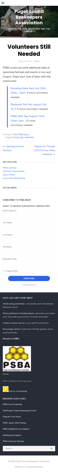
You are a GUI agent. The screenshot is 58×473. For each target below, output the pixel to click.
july (21, 137)
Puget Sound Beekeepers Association (29, 17)
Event (16, 137)
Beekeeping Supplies (12, 435)
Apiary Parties (9, 174)
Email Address (9, 210)
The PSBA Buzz (21, 134)
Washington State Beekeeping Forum (19, 410)
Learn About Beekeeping (14, 178)
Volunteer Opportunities (13, 171)
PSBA (36, 61)
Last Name (7, 234)
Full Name (7, 246)
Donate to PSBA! (11, 338)
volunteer (29, 137)
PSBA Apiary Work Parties (14, 423)
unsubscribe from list (29, 285)
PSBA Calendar (10, 167)
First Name (7, 222)
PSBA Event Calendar (12, 404)
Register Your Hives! (12, 416)
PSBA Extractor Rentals (13, 441)
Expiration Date (10, 259)
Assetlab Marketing (34, 467)
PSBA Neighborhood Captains (16, 429)
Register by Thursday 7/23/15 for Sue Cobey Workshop (44, 150)
